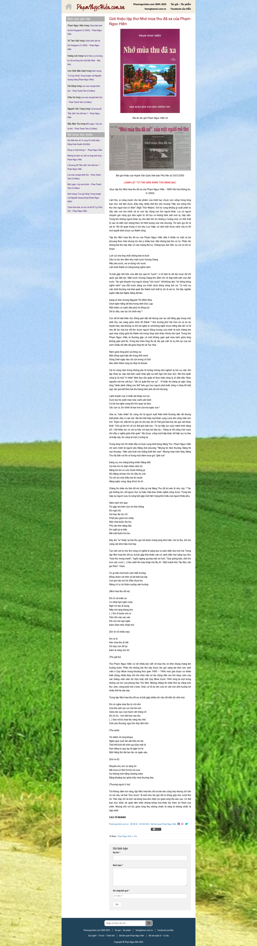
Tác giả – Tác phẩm (181, 4)
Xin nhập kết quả (121, 890)
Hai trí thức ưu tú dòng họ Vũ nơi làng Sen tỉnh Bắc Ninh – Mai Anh (85, 60)
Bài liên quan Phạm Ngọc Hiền (163, 824)
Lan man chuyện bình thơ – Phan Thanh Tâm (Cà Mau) (85, 99)
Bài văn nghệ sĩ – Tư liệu (159, 935)
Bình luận (118, 865)
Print (157, 829)
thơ (135, 836)
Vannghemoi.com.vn (155, 9)
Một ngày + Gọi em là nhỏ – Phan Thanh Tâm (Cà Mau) (85, 126)
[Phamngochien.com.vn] (100, 7)
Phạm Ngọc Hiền (124, 836)
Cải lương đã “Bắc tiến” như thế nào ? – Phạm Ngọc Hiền (84, 113)
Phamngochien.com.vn (119, 824)
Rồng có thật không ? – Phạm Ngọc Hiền (85, 150)
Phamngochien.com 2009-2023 (149, 4)
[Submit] (149, 923)
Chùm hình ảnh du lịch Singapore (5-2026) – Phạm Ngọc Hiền (85, 29)
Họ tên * (116, 852)
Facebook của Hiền (181, 9)
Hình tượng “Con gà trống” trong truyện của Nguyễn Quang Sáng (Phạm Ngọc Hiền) (84, 75)
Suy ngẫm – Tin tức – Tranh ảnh (101, 935)
